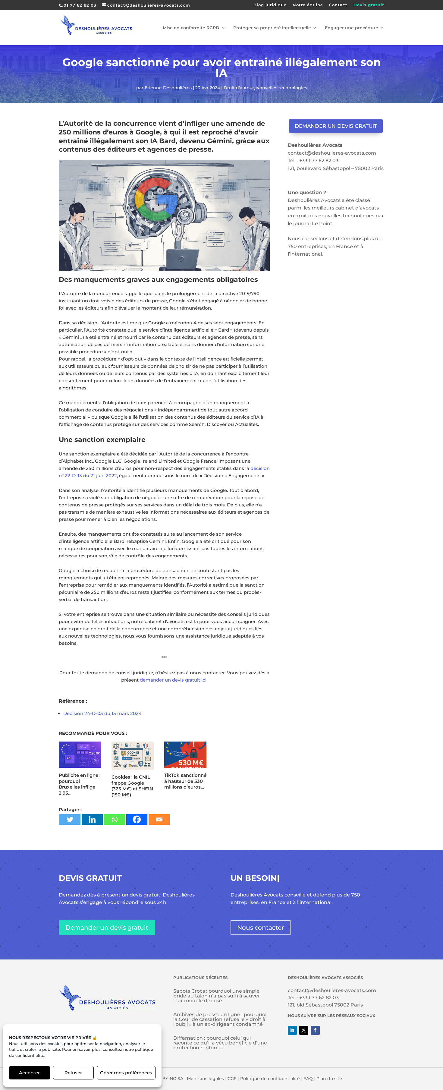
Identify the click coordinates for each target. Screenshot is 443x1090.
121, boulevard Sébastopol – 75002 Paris (336, 168)
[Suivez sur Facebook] (315, 1030)
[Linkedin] (92, 819)
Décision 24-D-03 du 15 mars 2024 (102, 713)
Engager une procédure (351, 28)
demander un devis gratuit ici (173, 680)
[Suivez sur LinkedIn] (292, 1030)
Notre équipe (308, 5)
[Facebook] (136, 819)
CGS (232, 1078)
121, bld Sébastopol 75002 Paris (325, 1005)
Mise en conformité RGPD (191, 28)
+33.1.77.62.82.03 (318, 160)
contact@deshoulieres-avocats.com (332, 153)
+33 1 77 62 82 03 (319, 997)
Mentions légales (205, 1078)
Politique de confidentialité (270, 1078)
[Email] (159, 819)
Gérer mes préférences (126, 1073)
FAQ (308, 1078)
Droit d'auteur (239, 87)
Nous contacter (260, 927)
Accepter (29, 1073)
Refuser (73, 1073)
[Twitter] (69, 819)
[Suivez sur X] (303, 1030)
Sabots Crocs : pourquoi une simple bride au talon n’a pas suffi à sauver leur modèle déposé (216, 995)
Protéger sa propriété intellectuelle (272, 28)
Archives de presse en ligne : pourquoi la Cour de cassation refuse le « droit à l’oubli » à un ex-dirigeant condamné (219, 1019)
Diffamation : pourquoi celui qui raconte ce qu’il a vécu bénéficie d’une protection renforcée (220, 1043)
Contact (338, 5)
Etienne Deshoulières (168, 87)
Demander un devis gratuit (336, 126)
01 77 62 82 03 (80, 5)
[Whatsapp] (114, 819)
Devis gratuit (368, 5)
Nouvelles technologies (281, 87)
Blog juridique (270, 5)
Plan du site (329, 1078)
